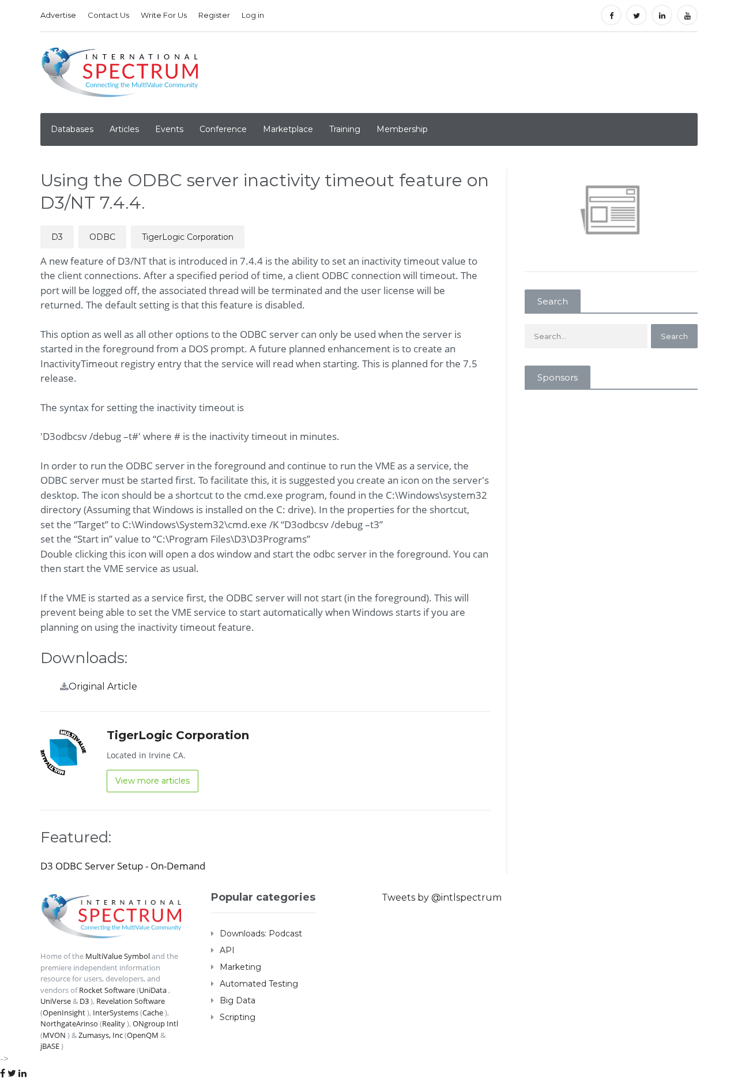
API (227, 950)
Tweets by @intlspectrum (442, 897)
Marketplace (288, 129)
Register (214, 15)
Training (344, 129)
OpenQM (143, 1035)
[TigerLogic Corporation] (63, 751)
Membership (402, 129)
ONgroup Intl (155, 1023)
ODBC (102, 237)
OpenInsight (64, 1012)
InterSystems (115, 1012)
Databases (72, 129)
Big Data (237, 1000)
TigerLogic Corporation (188, 237)
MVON (54, 1035)
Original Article (103, 686)
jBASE (49, 1046)
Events (169, 129)
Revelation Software (130, 1001)
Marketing (240, 967)
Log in (253, 15)
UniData (153, 990)
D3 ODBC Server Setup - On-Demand (122, 865)
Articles (124, 129)
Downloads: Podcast (261, 933)
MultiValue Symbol (117, 956)
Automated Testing (259, 984)
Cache (152, 1012)
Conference (223, 129)
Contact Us (108, 15)
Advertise (58, 15)
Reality (113, 1023)
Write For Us (164, 15)
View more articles (152, 781)
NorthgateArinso (69, 1023)
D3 (57, 237)
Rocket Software (107, 990)
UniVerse (55, 1001)
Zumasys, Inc (100, 1035)
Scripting (237, 1017)
